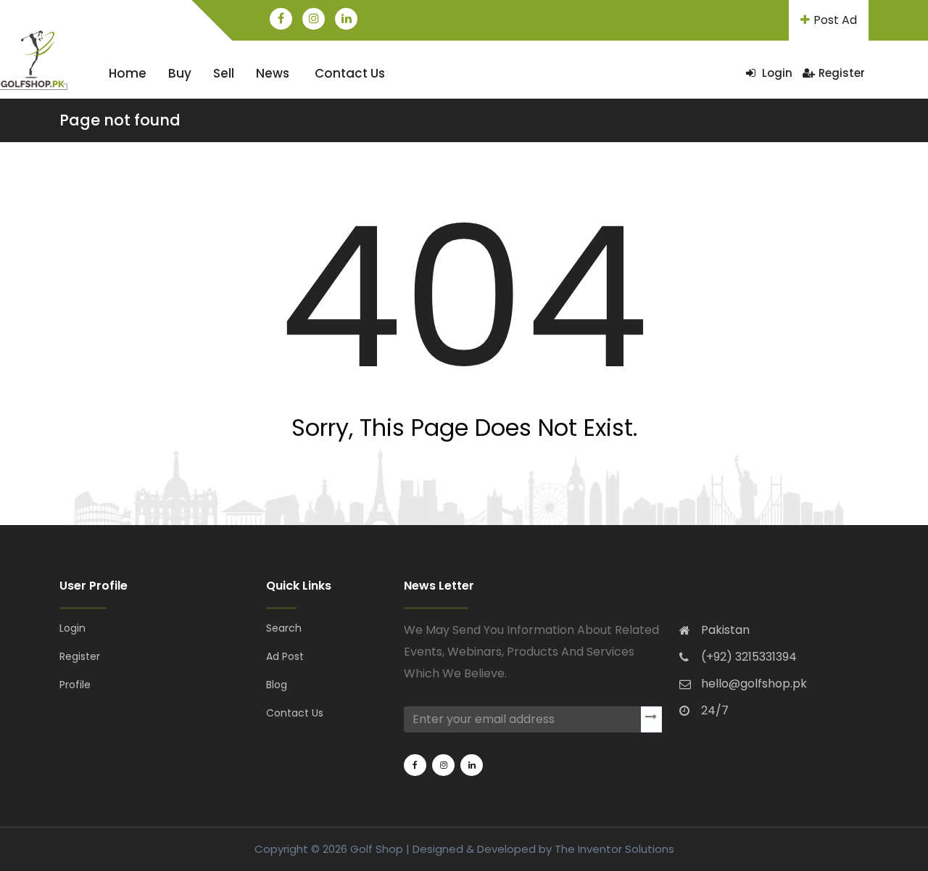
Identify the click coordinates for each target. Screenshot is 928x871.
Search (284, 628)
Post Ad (835, 20)
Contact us (350, 73)
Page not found (120, 120)
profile (75, 684)
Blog (276, 684)
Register (842, 73)
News (272, 73)
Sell (223, 73)
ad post (285, 656)
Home (127, 73)
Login (775, 73)
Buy (179, 73)
